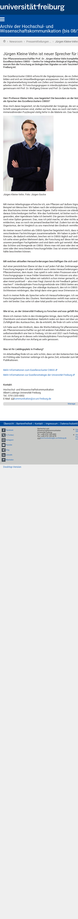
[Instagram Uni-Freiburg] (3, 440)
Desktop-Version (12, 466)
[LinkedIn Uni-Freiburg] (3, 455)
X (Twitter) (10, 435)
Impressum (51, 423)
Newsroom (15, 41)
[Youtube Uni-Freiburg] (3, 445)
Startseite (4, 41)
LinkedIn (9, 455)
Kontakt (39, 423)
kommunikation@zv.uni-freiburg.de (32, 398)
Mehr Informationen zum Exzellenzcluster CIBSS (29, 370)
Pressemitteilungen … (38, 41)
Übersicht (9, 423)
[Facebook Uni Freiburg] (3, 430)
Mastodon (10, 460)
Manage (71, 404)
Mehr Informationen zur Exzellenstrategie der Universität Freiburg (37, 374)
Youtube (9, 445)
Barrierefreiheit (24, 423)
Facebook (9, 430)
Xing (7, 450)
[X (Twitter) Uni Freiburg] (3, 435)
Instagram (10, 440)
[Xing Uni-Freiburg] (3, 450)
